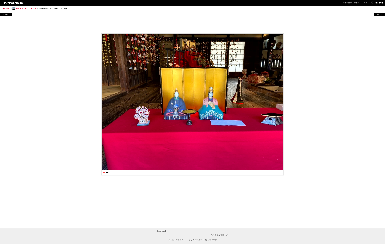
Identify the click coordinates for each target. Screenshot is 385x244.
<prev (5, 14)
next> (379, 14)
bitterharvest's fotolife (25, 8)
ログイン (357, 3)
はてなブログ (211, 239)
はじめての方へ (195, 239)
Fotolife (6, 8)
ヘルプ (366, 3)
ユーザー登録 (346, 3)
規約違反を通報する (219, 235)
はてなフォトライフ (177, 239)
